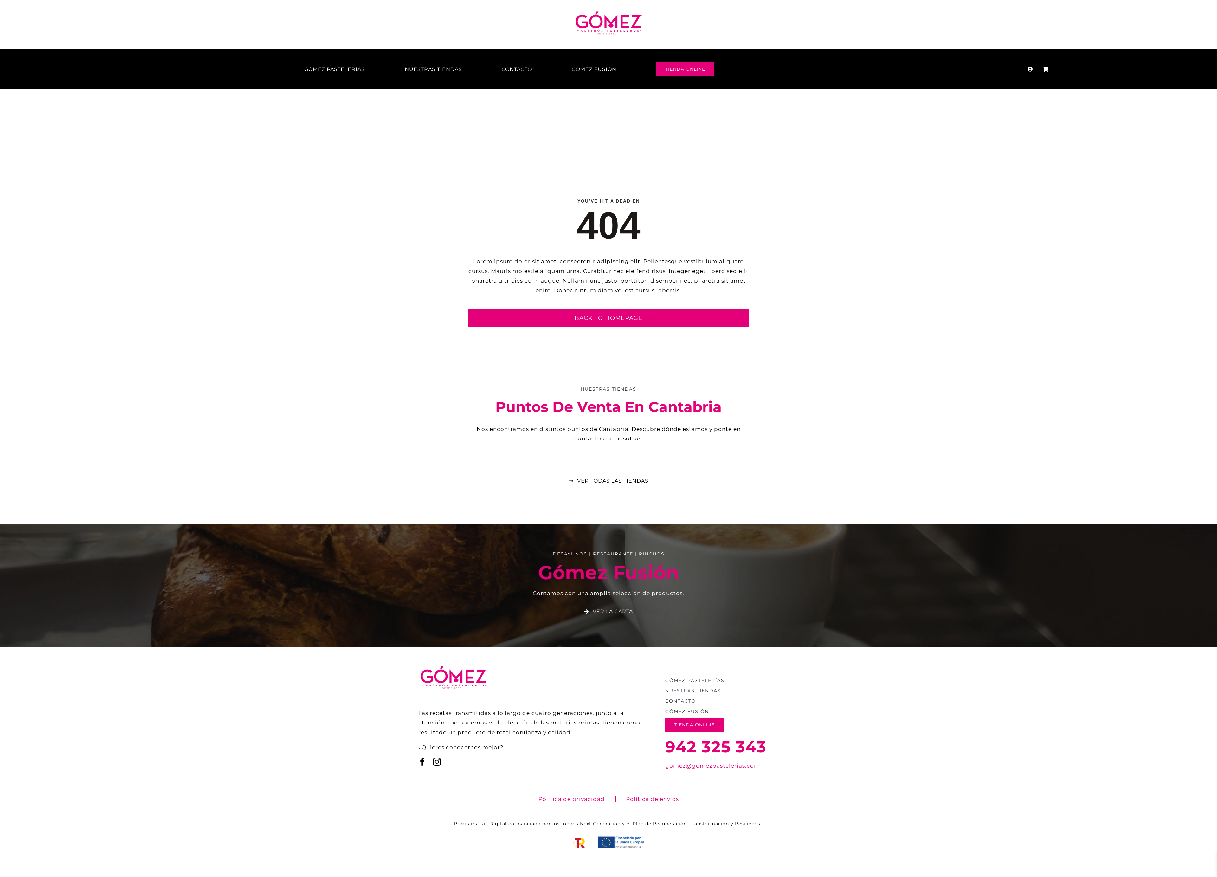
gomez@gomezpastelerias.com (712, 766)
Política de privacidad (571, 799)
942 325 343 (715, 747)
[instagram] (437, 762)
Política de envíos (652, 799)
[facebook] (422, 762)
